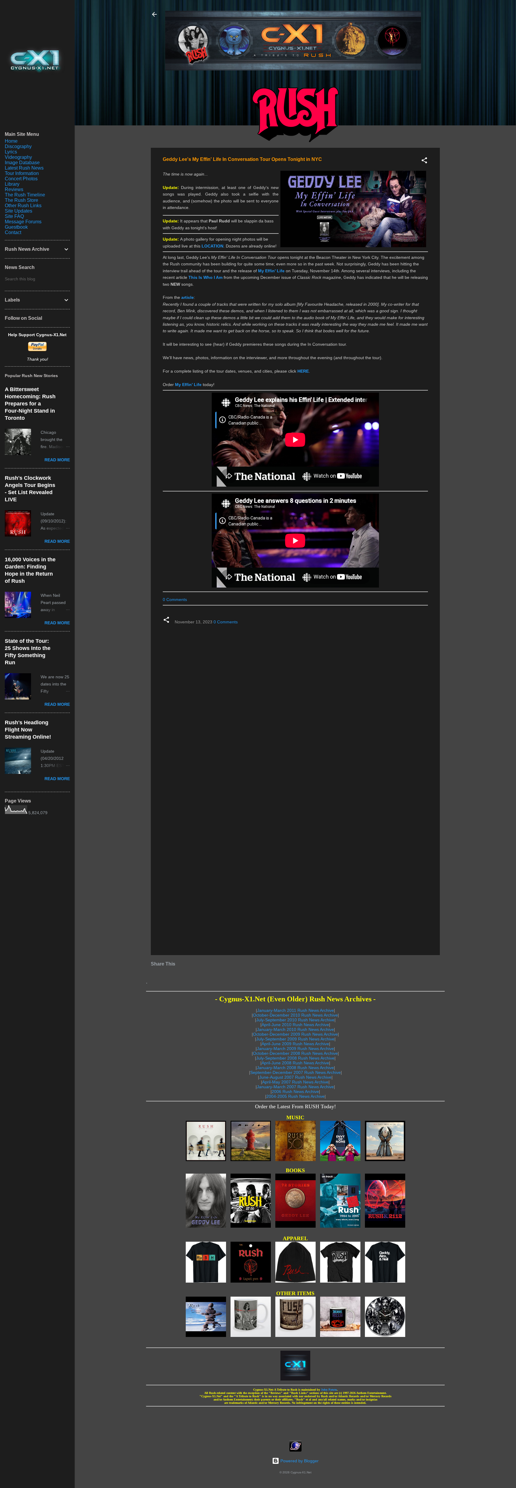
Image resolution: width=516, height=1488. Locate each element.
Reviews (14, 189)
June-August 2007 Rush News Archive (295, 1077)
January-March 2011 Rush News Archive (295, 1010)
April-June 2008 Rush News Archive (295, 1062)
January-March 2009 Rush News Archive (295, 1048)
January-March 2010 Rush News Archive (295, 1029)
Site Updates (18, 210)
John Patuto (329, 1389)
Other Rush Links (23, 205)
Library (12, 184)
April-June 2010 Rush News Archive (295, 1024)
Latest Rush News (24, 167)
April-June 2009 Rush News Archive (295, 1043)
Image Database (22, 162)
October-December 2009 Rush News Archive (295, 1034)
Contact (13, 232)
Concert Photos (21, 178)
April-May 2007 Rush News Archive (295, 1082)
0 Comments (175, 599)
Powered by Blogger (299, 1460)
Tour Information (22, 173)
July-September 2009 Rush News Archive (295, 1039)
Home (11, 141)
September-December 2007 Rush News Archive (295, 1072)
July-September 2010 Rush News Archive (295, 1019)
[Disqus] (295, 706)
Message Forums (23, 221)
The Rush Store (21, 200)
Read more (57, 459)
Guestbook (16, 227)
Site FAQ (14, 216)
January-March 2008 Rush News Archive (295, 1067)
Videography (18, 157)
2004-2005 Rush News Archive (295, 1096)
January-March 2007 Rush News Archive (295, 1086)
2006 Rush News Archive (295, 1091)
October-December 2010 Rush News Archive (295, 1015)
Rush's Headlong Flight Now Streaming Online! (28, 730)
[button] (424, 161)
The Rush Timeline (25, 194)
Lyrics (11, 151)
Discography (18, 146)
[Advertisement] (295, 1421)
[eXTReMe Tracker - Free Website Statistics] (295, 1450)
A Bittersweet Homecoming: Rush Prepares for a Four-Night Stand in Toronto (30, 403)
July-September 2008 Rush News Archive (295, 1058)
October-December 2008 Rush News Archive (295, 1053)
